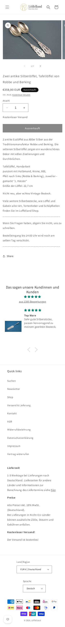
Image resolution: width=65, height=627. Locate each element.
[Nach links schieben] (25, 66)
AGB (9, 421)
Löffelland (36, 620)
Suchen (11, 380)
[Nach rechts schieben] (40, 66)
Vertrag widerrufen (18, 454)
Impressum (13, 446)
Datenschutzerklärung (20, 437)
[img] (32, 296)
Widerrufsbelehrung (19, 429)
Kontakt (12, 413)
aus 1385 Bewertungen (32, 301)
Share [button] (10, 256)
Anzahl (6, 100)
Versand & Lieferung (19, 405)
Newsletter (13, 389)
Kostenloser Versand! (21, 95)
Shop (10, 397)
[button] (7, 7)
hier (53, 490)
